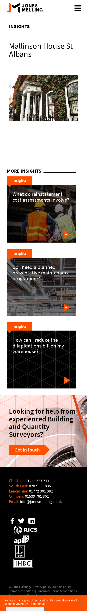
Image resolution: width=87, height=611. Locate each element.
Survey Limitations (21, 595)
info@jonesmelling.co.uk (41, 501)
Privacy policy (42, 586)
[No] (81, 603)
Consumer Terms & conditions (57, 591)
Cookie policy (62, 586)
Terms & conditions (22, 591)
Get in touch (27, 450)
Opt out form (44, 595)
